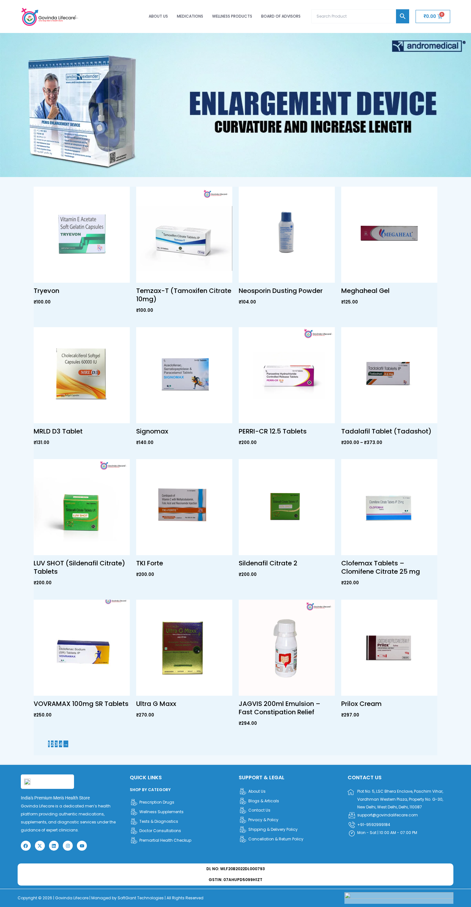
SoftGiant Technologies (141, 898)
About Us (158, 16)
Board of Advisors (281, 16)
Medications (190, 16)
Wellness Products (232, 16)
